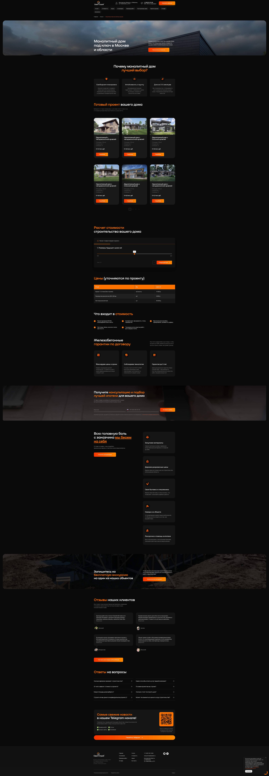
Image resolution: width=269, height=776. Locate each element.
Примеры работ (130, 8)
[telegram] (167, 754)
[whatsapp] (164, 754)
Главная (96, 16)
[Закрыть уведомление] (266, 757)
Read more (99, 621)
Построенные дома (142, 8)
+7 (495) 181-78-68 (148, 2)
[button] (167, 3)
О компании (120, 8)
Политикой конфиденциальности (252, 767)
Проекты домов (154, 8)
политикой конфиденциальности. (150, 414)
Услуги (96, 8)
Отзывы (163, 8)
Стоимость (105, 8)
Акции (112, 8)
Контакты (97, 12)
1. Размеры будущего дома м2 (109, 248)
